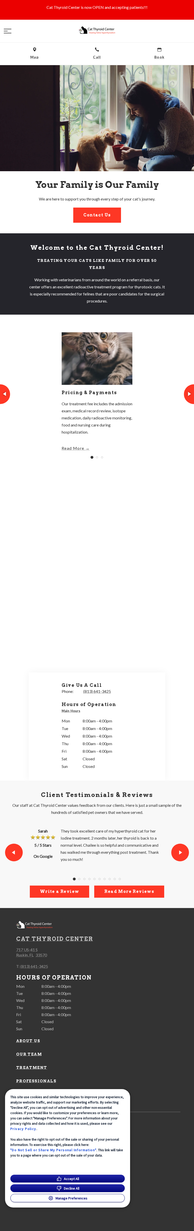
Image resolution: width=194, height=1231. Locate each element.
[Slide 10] (120, 879)
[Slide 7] (105, 879)
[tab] (72, 711)
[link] (97, 30)
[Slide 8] (110, 879)
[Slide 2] (97, 457)
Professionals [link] (36, 1081)
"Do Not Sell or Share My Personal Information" (53, 1150)
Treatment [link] (31, 1067)
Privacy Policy (23, 1128)
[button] (7, 31)
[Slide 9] (115, 879)
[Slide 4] (89, 879)
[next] (189, 394)
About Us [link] (28, 1041)
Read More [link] (73, 448)
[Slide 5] (94, 879)
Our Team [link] (29, 1054)
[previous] (5, 394)
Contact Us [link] (97, 215)
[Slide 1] (91, 457)
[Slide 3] (102, 457)
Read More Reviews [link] (129, 891)
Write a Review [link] (59, 891)
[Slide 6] (100, 879)
